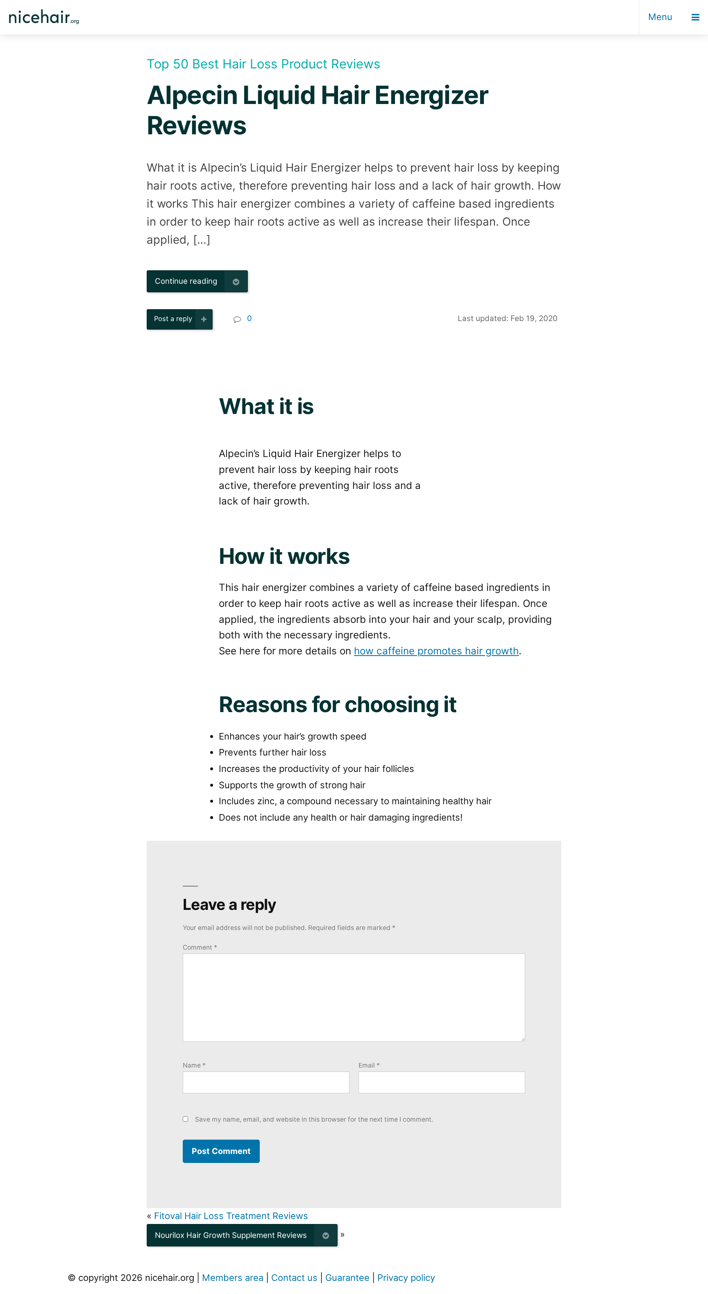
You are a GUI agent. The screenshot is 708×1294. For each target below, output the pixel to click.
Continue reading (186, 281)
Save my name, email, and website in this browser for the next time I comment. (314, 1119)
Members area (232, 1277)
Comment (200, 947)
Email (369, 1065)
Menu (660, 16)
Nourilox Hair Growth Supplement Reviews (231, 1235)
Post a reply (173, 318)
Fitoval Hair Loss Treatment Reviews (231, 1215)
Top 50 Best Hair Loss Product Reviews (263, 63)
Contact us (294, 1277)
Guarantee (347, 1277)
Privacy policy (406, 1277)
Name (194, 1065)
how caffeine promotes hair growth (436, 651)
